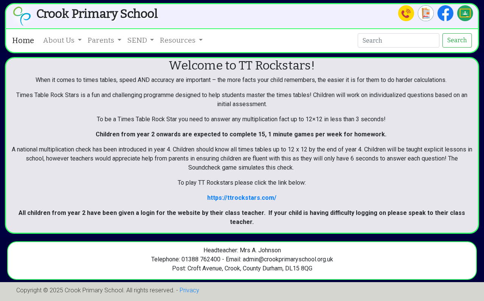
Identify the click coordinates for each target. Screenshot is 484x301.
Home (23, 40)
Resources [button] (178, 40)
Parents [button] (102, 40)
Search (457, 40)
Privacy (189, 290)
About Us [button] (59, 40)
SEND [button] (138, 40)
